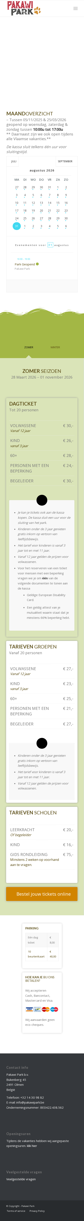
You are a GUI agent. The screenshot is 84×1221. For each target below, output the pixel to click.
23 (66, 210)
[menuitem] (75, 8)
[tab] (28, 339)
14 (49, 203)
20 (41, 210)
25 (25, 218)
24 (16, 218)
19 (33, 210)
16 (66, 203)
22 (58, 210)
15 (58, 203)
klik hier (32, 1146)
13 (41, 203)
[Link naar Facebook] (62, 1206)
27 (16, 187)
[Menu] (75, 8)
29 (33, 187)
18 (25, 210)
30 (41, 187)
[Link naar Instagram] (68, 1206)
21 (49, 210)
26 (33, 218)
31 (49, 187)
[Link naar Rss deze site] (75, 1206)
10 (16, 203)
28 (25, 187)
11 (25, 203)
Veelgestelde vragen (21, 1179)
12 (33, 203)
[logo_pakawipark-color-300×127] (34, 8)
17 (16, 210)
